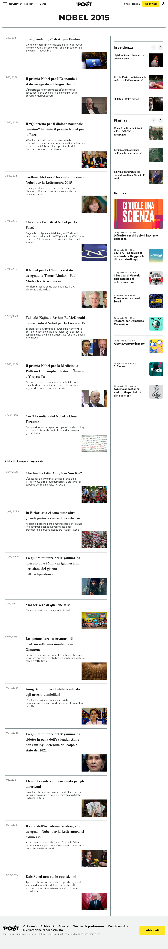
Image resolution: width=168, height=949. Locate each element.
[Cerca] (37, 4)
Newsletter (15, 3)
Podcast (28, 3)
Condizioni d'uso (119, 926)
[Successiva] (160, 47)
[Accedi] (163, 3)
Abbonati (151, 3)
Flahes (120, 120)
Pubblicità (47, 926)
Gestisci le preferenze (88, 926)
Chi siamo (30, 926)
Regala (136, 3)
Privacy (63, 926)
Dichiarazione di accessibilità (43, 930)
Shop (127, 3)
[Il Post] (84, 4)
